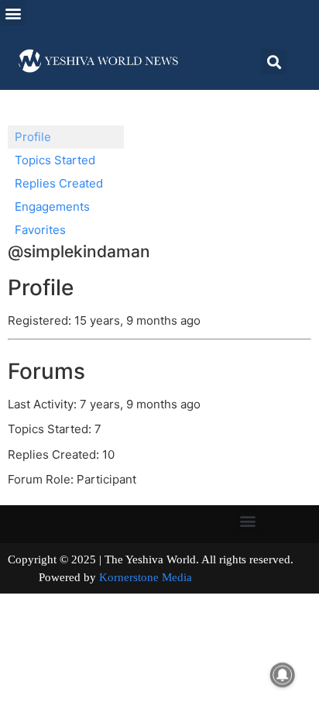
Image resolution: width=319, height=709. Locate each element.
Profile (33, 136)
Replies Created (59, 183)
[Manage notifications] (282, 675)
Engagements (52, 206)
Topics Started (55, 160)
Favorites (40, 229)
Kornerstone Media (145, 577)
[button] (13, 13)
